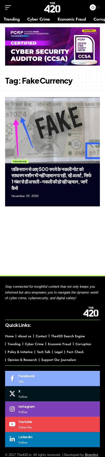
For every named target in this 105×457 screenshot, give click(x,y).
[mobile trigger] (9, 7)
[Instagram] (52, 409)
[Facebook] (52, 378)
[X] (52, 393)
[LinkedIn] (52, 439)
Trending (20, 161)
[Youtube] (52, 424)
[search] (82, 7)
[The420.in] (52, 7)
